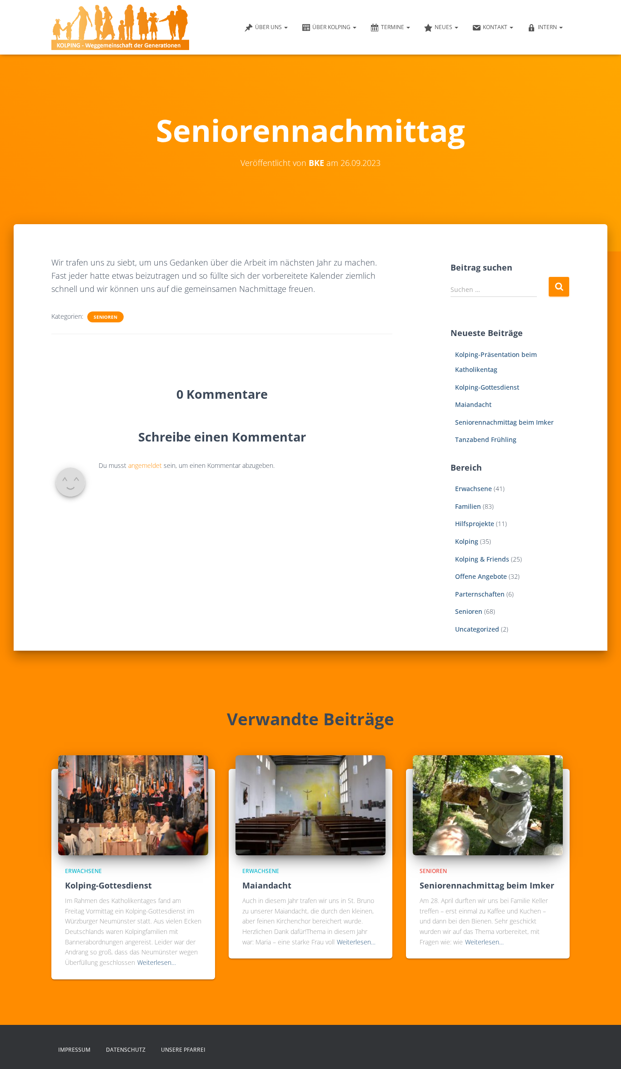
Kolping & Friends (482, 559)
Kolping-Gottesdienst (487, 387)
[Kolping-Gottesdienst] (133, 804)
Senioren (105, 317)
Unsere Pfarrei (183, 1050)
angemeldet (145, 465)
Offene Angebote (481, 576)
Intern (548, 27)
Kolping (466, 541)
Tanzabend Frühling (485, 439)
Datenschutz (125, 1050)
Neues (444, 27)
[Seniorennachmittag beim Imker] (488, 804)
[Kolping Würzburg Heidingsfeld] (120, 27)
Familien (468, 506)
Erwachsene (473, 488)
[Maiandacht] (310, 804)
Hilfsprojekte (474, 523)
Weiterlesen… (156, 962)
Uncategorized (477, 629)
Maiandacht (473, 404)
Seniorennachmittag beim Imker (504, 422)
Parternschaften (480, 594)
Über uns (269, 27)
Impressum (74, 1050)
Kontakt (496, 27)
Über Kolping (332, 27)
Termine (393, 27)
